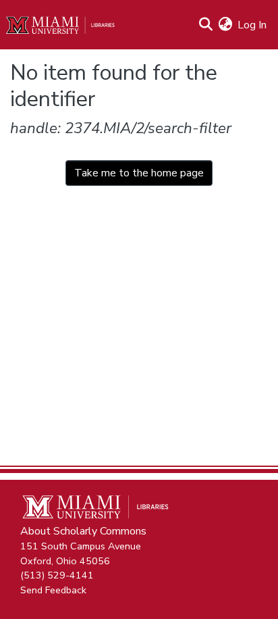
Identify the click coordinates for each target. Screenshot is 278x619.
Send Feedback (53, 589)
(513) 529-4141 (57, 575)
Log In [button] (253, 25)
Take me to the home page (139, 173)
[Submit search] (205, 25)
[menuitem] (225, 25)
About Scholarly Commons (83, 531)
